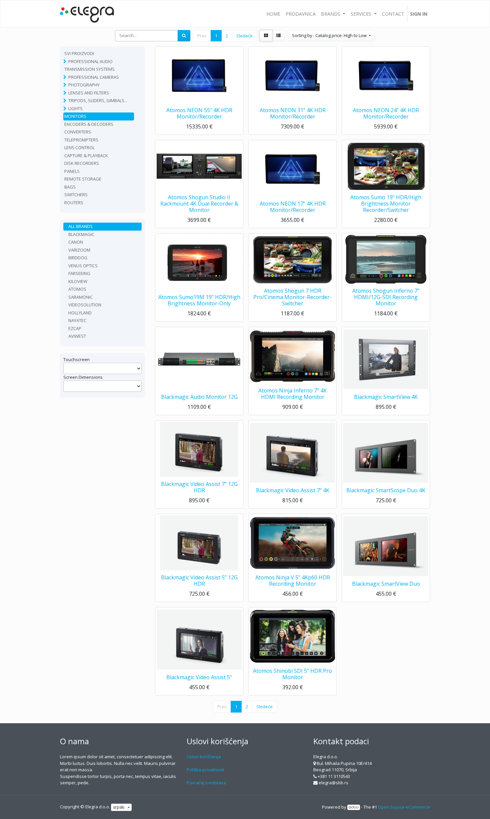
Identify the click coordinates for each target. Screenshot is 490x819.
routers (73, 203)
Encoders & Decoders (88, 124)
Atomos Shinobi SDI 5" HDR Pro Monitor (292, 674)
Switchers (76, 195)
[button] (331, 35)
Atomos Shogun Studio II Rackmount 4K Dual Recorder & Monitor (199, 204)
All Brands (80, 226)
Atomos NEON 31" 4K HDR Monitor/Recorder (293, 113)
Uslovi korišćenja (204, 757)
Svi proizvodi (79, 53)
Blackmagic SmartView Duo (386, 583)
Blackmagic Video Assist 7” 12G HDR (199, 487)
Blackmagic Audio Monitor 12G (199, 396)
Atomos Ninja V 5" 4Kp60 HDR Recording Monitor (292, 580)
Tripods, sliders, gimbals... (97, 100)
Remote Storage (82, 179)
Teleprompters (81, 140)
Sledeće (244, 36)
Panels (72, 171)
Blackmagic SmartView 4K (386, 396)
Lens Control (79, 148)
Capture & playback (86, 156)
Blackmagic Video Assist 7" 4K (292, 490)
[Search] (184, 35)
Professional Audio (90, 61)
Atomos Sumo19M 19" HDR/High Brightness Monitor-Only (199, 300)
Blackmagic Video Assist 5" (199, 677)
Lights (75, 108)
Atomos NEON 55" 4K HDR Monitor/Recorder (199, 113)
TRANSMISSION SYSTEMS (89, 69)
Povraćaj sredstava (206, 783)
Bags (70, 187)
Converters (77, 132)
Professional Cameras (93, 77)
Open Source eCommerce (404, 807)
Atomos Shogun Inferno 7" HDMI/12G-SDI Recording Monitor (385, 297)
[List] (278, 35)
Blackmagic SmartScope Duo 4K (385, 490)
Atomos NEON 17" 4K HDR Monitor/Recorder (293, 207)
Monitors (75, 116)
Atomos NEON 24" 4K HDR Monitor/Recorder (386, 113)
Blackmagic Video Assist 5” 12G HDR (199, 580)
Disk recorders (81, 163)
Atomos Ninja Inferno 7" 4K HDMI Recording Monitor (292, 393)
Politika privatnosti (205, 770)
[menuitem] (273, 13)
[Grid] (266, 35)
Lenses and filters (88, 93)
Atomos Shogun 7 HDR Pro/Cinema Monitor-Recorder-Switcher (292, 297)
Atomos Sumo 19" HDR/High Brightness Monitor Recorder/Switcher (385, 204)
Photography (84, 85)
